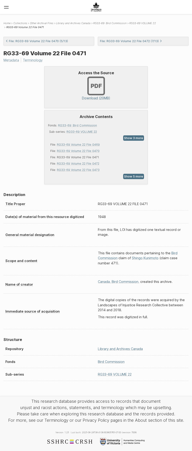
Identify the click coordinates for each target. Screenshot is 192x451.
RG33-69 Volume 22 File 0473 (78, 170)
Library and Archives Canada (73, 23)
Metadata (11, 60)
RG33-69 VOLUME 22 (81, 131)
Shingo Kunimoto (145, 258)
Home (7, 23)
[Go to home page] (96, 7)
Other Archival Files (41, 23)
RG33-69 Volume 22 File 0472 (78, 163)
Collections (20, 23)
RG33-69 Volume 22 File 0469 (78, 144)
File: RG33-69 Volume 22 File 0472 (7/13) (129, 41)
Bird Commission (111, 362)
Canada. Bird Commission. (118, 282)
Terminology (33, 60)
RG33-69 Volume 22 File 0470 (78, 151)
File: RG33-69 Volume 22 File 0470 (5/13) (38, 41)
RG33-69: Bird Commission (77, 125)
